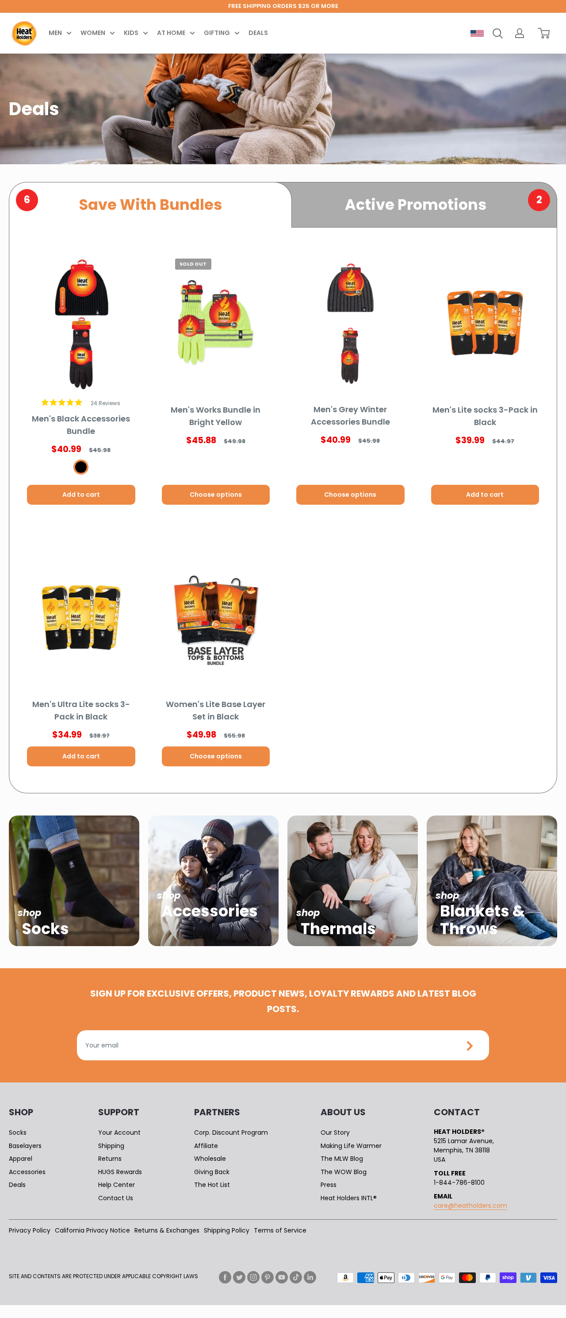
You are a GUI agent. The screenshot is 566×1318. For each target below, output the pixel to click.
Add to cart (81, 494)
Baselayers (25, 1145)
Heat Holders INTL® (349, 1198)
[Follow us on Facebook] (225, 1277)
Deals (258, 32)
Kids (131, 32)
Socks (18, 1132)
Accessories (27, 1171)
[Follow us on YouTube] (281, 1277)
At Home (171, 32)
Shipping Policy (226, 1230)
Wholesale (210, 1158)
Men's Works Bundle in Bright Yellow (215, 416)
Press (329, 1184)
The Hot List (212, 1184)
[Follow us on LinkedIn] (310, 1277)
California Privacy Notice (92, 1230)
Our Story (335, 1132)
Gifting (217, 32)
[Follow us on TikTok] (296, 1277)
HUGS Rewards (120, 1171)
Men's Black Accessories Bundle (81, 425)
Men (55, 32)
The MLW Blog (342, 1158)
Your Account (119, 1132)
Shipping (111, 1145)
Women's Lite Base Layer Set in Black (215, 710)
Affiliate (206, 1145)
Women (92, 32)
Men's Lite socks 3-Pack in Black (485, 416)
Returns (110, 1158)
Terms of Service (280, 1230)
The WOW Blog (344, 1171)
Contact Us (115, 1198)
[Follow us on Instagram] (253, 1277)
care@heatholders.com (470, 1205)
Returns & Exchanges (166, 1230)
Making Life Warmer (351, 1145)
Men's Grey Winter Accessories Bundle (350, 415)
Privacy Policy (29, 1230)
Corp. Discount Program (231, 1132)
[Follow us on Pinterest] (267, 1277)
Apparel (20, 1158)
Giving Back (211, 1171)
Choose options (216, 494)
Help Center (116, 1184)
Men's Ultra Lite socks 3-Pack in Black (81, 710)
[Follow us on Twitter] (239, 1277)
